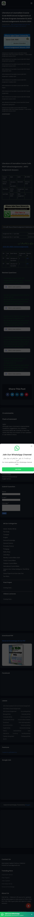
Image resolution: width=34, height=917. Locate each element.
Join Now (18, 469)
